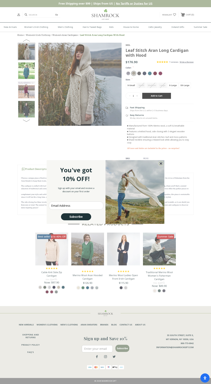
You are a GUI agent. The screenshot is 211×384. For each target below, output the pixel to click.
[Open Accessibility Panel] (205, 378)
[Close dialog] (161, 163)
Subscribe (76, 217)
